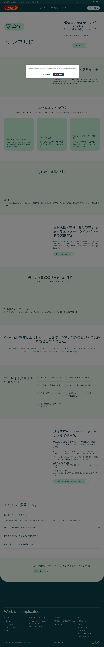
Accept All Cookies (58, 74)
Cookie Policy (40, 69)
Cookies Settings (46, 74)
